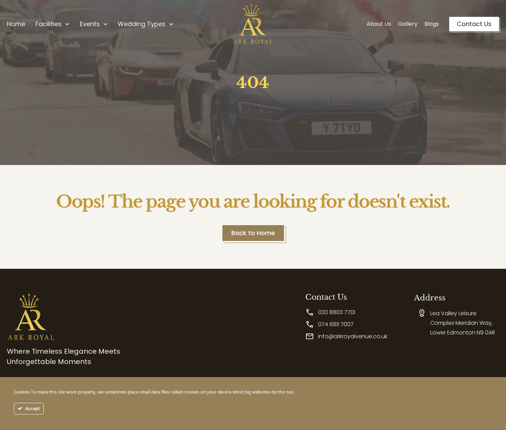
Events (90, 24)
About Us (379, 24)
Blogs (431, 24)
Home (16, 24)
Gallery (408, 24)
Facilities (48, 24)
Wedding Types (142, 24)
